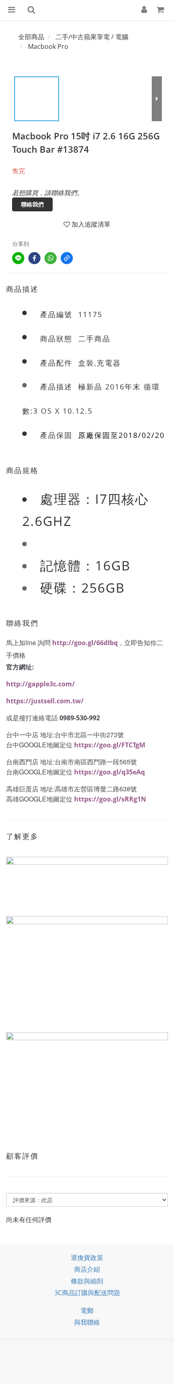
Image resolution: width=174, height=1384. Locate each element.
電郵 (87, 1310)
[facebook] (34, 258)
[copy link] (67, 258)
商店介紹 (87, 1269)
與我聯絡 (87, 1322)
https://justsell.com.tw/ (45, 700)
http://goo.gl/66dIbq (85, 642)
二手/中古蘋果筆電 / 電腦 (91, 36)
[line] (18, 258)
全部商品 (31, 36)
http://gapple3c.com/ (40, 683)
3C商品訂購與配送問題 (87, 1292)
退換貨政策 (87, 1257)
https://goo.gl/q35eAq (109, 772)
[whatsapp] (51, 258)
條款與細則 (87, 1281)
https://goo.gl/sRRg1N (110, 799)
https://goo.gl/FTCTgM (109, 744)
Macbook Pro (48, 46)
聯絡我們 (32, 204)
